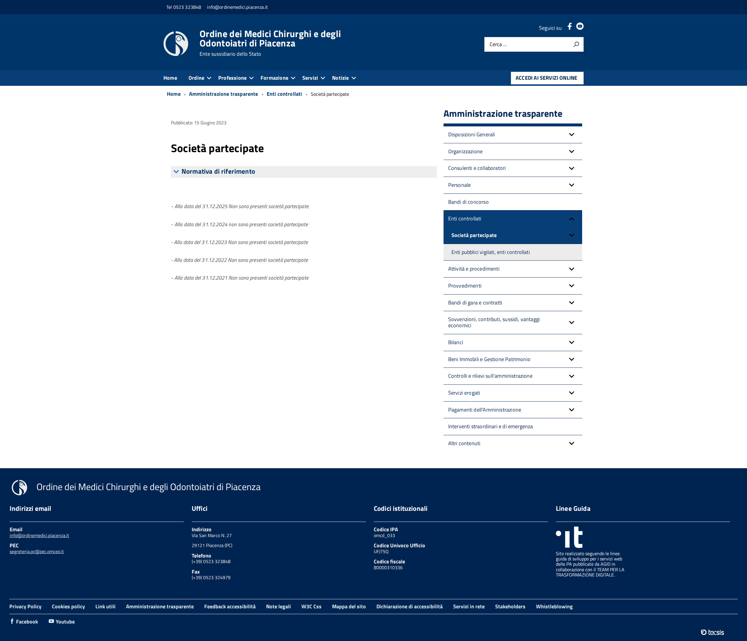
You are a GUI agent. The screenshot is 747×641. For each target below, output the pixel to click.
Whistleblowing (554, 606)
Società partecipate (474, 235)
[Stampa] (576, 44)
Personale (459, 185)
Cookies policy (68, 606)
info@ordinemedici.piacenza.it (39, 535)
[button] (571, 134)
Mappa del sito (349, 606)
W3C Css (311, 606)
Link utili (105, 606)
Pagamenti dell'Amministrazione (484, 410)
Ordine (196, 78)
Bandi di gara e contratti (475, 302)
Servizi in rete (469, 606)
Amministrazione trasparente (160, 606)
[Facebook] (570, 28)
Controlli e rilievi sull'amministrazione (490, 376)
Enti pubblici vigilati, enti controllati (490, 252)
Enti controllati (464, 218)
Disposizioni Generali (471, 134)
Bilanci (455, 342)
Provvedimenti (464, 286)
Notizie (340, 78)
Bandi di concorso (468, 202)
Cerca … (498, 44)
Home (170, 78)
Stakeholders (510, 606)
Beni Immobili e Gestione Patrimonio (489, 359)
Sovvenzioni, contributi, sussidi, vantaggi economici (494, 322)
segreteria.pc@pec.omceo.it (37, 551)
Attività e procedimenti (474, 269)
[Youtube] (580, 28)
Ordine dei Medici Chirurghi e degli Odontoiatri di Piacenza (270, 43)
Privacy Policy (25, 606)
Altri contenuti (464, 443)
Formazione (274, 78)
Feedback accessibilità (230, 606)
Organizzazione (465, 151)
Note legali (278, 606)
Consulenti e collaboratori (477, 168)
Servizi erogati (464, 393)
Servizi (310, 78)
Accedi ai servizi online (546, 78)
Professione (232, 78)
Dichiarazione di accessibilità (409, 606)
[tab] (304, 171)
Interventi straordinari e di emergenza (490, 426)
